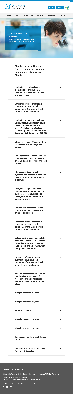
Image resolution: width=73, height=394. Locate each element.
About (9, 15)
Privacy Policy (8, 369)
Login (51, 7)
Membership (41, 15)
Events (17, 15)
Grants (25, 15)
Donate (59, 7)
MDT (32, 15)
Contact (63, 15)
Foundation (52, 15)
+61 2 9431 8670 (13, 383)
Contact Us (19, 369)
